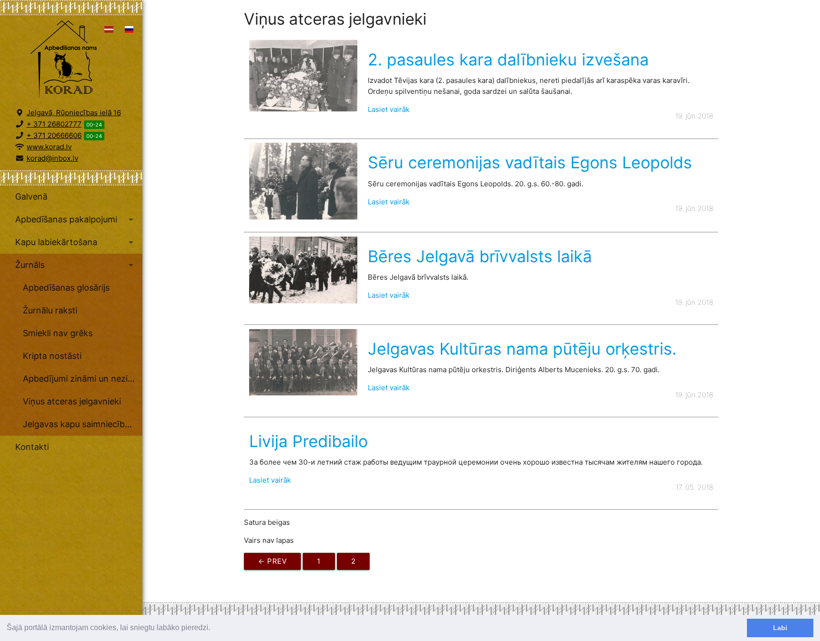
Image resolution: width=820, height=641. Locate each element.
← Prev (272, 561)
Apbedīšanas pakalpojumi (76, 219)
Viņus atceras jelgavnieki (72, 401)
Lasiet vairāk (389, 109)
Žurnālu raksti (50, 310)
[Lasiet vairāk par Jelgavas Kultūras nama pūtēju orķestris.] (303, 392)
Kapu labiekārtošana (76, 242)
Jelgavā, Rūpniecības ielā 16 (74, 112)
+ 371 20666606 (54, 135)
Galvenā (31, 196)
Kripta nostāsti (52, 356)
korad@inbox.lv (52, 158)
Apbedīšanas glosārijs (66, 288)
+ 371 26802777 (54, 123)
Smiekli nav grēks (58, 333)
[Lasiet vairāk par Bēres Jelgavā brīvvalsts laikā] (303, 300)
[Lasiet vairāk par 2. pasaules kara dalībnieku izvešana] (303, 108)
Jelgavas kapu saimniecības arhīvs (82, 424)
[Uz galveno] (71, 61)
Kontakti (32, 447)
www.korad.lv (49, 146)
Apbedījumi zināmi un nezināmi (82, 379)
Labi (780, 628)
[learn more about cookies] (213, 628)
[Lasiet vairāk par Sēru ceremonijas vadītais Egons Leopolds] (303, 216)
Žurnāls (76, 265)
